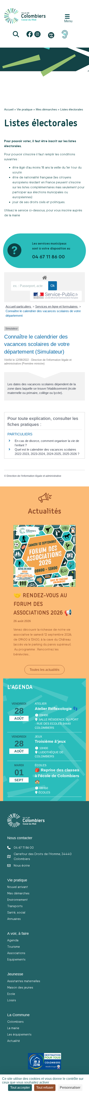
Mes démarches (46, 109)
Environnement (17, 899)
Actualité (13, 1041)
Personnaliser (70, 1087)
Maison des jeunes (20, 987)
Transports (15, 906)
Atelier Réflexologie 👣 (56, 708)
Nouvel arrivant (17, 887)
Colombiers (15, 1021)
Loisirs (11, 1000)
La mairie (13, 1028)
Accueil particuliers (19, 306)
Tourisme (13, 946)
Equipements (16, 959)
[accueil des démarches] (44, 277)
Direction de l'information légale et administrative (34, 475)
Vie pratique (24, 109)
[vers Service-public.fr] (56, 296)
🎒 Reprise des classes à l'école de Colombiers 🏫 (57, 776)
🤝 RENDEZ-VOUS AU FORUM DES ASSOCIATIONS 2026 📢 (42, 604)
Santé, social (16, 912)
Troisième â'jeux (50, 741)
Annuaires (14, 919)
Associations (16, 953)
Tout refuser (44, 1087)
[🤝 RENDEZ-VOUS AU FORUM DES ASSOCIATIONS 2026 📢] (44, 555)
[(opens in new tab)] (65, 34)
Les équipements (19, 1034)
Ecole (11, 994)
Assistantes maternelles (23, 981)
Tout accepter (20, 1087)
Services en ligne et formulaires (56, 306)
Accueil (8, 109)
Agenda (12, 940)
